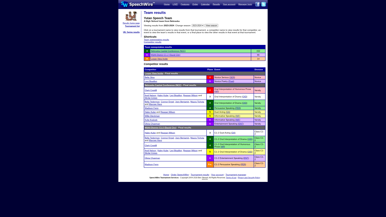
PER (238, 108)
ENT (241, 124)
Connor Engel (167, 102)
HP (216, 91)
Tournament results (200, 174)
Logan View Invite (159, 59)
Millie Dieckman (152, 116)
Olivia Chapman (152, 124)
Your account (229, 4)
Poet (231, 81)
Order (195, 4)
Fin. (210, 164)
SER (232, 77)
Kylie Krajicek (151, 120)
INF (237, 116)
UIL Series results (131, 32)
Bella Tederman (152, 102)
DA (228, 112)
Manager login (245, 4)
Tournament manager (236, 174)
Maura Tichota (197, 102)
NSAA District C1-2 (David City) (165, 55)
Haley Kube (162, 95)
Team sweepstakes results (156, 39)
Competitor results (152, 42)
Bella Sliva (150, 77)
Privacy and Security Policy (249, 178)
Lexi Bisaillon (151, 81)
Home (167, 4)
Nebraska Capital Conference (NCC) (168, 51)
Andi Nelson (150, 95)
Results (216, 4)
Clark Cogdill (151, 90)
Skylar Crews (151, 98)
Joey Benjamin (182, 102)
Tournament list (132, 26)
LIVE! (175, 4)
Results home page (131, 23)
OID (245, 96)
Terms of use (231, 178)
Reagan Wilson (190, 95)
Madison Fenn (151, 108)
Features (185, 4)
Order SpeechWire (180, 174)
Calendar (205, 4)
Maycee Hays (155, 104)
